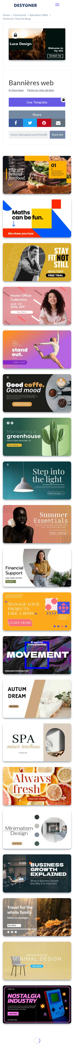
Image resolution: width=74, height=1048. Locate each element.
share (37, 115)
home (6, 15)
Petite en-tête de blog (17, 18)
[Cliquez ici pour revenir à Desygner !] (25, 8)
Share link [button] (57, 134)
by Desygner (16, 90)
